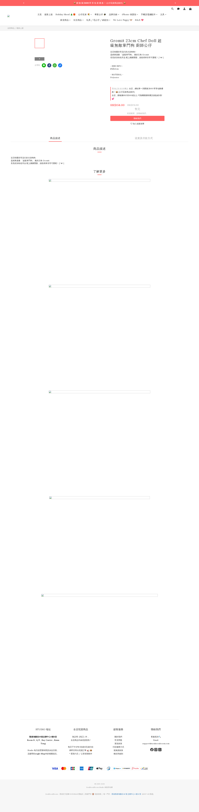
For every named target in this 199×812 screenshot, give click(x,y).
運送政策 (118, 743)
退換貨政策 (118, 750)
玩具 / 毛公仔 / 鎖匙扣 (97, 20)
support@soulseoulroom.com (155, 743)
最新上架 (48, 14)
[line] (44, 65)
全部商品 (10, 28)
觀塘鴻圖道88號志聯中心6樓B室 (43, 737)
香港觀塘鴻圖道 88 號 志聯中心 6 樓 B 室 (126, 794)
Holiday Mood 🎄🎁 (66, 14)
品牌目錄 (113, 14)
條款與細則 (118, 753)
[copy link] (60, 65)
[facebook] (49, 65)
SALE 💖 (139, 20)
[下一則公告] (175, 3)
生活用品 (77, 20)
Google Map (39, 753)
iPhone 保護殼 (129, 14)
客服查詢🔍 (156, 737)
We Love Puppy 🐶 (122, 20)
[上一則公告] (23, 3)
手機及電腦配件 (148, 14)
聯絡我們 (137, 118)
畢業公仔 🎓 (100, 14)
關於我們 (118, 737)
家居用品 (64, 20)
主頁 (39, 14)
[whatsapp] (55, 65)
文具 (162, 14)
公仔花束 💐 (84, 14)
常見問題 (118, 740)
